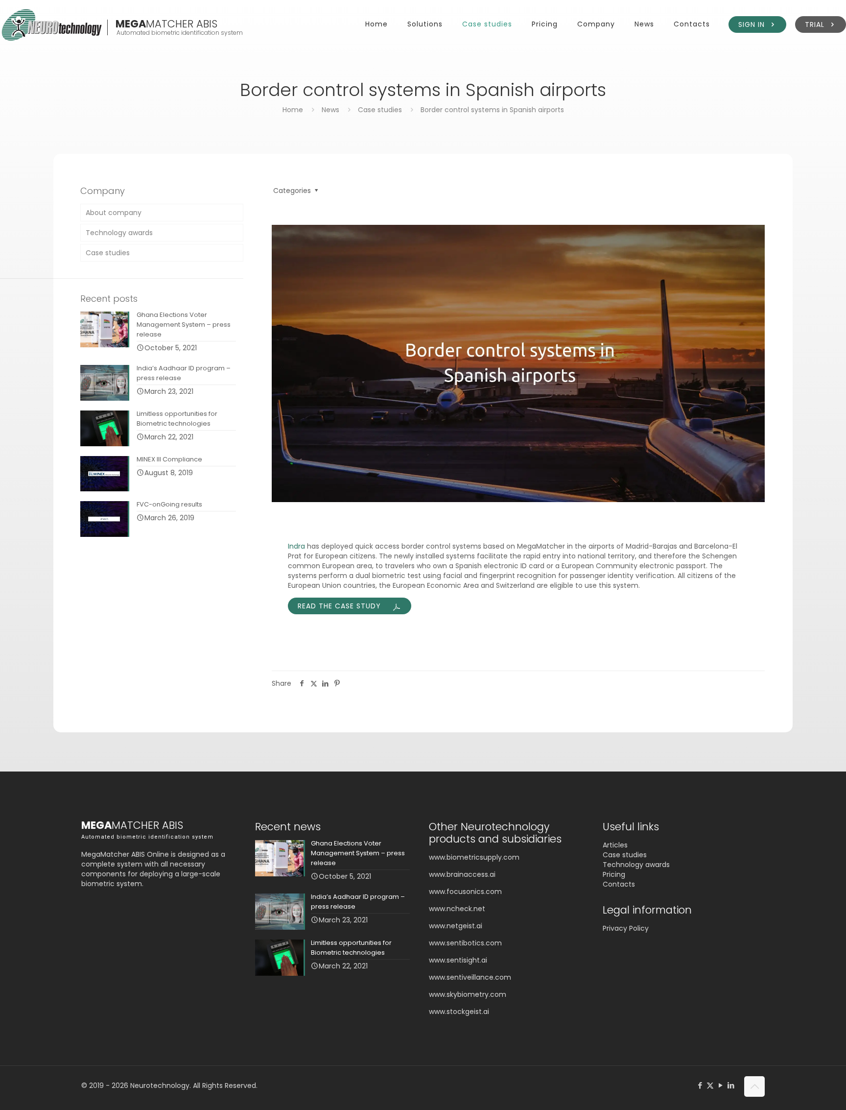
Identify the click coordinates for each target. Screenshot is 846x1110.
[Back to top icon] (754, 1086)
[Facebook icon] (700, 1085)
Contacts (619, 884)
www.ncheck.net (457, 909)
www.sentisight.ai (458, 960)
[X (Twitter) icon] (710, 1085)
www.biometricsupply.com (474, 857)
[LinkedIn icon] (730, 1085)
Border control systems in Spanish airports (492, 110)
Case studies (380, 110)
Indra (296, 546)
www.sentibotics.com (465, 943)
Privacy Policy (626, 928)
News (330, 110)
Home (292, 110)
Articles (615, 845)
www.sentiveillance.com (470, 977)
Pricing (614, 874)
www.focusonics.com (465, 891)
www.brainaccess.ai (462, 874)
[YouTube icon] (720, 1085)
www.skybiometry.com (467, 994)
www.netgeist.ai (455, 926)
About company (113, 212)
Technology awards (119, 233)
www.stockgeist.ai (459, 1011)
